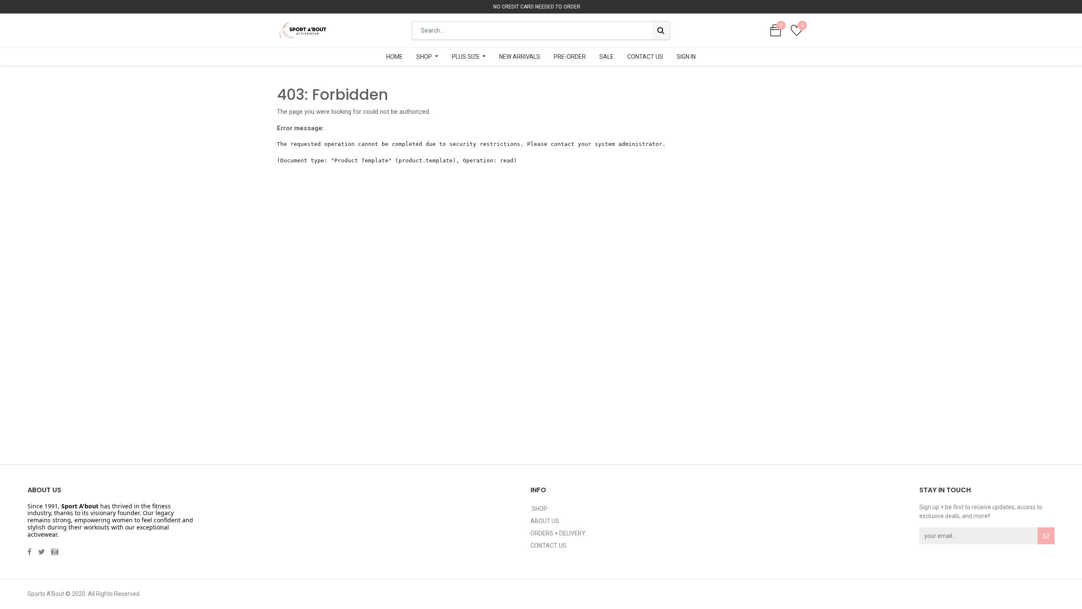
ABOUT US (544, 521)
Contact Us (548, 545)
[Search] (660, 30)
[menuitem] (394, 56)
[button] (1046, 535)
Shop (538, 508)
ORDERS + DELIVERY (557, 533)
